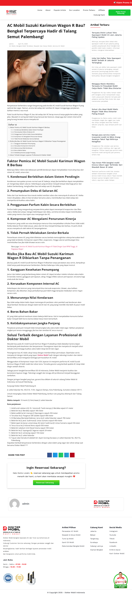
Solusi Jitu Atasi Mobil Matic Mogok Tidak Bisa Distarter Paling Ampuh (105, 111)
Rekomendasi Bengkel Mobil (73, 546)
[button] (49, 455)
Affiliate (101, 10)
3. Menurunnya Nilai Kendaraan (22, 148)
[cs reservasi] (120, 580)
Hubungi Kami (99, 15)
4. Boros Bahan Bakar (19, 150)
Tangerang (94, 539)
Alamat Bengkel (96, 550)
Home (39, 10)
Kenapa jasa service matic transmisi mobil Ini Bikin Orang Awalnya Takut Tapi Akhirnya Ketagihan (106, 138)
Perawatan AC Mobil (70, 531)
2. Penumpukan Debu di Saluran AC (24, 132)
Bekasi (92, 535)
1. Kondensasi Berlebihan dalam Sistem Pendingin (28, 130)
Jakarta (93, 531)
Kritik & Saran (114, 550)
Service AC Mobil (59, 46)
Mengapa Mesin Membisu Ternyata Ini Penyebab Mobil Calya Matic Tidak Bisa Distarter (106, 86)
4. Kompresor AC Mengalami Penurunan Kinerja (27, 136)
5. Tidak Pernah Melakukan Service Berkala (26, 139)
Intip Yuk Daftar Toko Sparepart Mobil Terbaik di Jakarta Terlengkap (106, 60)
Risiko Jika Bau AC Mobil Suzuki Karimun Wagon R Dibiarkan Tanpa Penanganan (38, 141)
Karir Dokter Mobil (116, 553)
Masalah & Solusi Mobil (71, 535)
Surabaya (94, 542)
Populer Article (60, 10)
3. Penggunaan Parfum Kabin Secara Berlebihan (27, 134)
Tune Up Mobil (68, 539)
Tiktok (111, 539)
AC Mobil (12, 46)
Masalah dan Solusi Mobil (43, 46)
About (47, 10)
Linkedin (112, 546)
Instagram (113, 531)
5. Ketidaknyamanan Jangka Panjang (24, 153)
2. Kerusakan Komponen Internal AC (24, 146)
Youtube (112, 535)
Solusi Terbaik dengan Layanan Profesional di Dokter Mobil (30, 155)
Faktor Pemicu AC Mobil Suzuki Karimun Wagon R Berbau (30, 127)
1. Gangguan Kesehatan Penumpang (24, 143)
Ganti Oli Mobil (68, 542)
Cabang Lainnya (96, 546)
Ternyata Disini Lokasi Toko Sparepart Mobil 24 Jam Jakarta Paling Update (107, 35)
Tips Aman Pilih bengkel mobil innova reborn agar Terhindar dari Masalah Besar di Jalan (107, 165)
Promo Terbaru (89, 10)
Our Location (74, 10)
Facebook (113, 542)
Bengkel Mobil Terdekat (24, 46)
